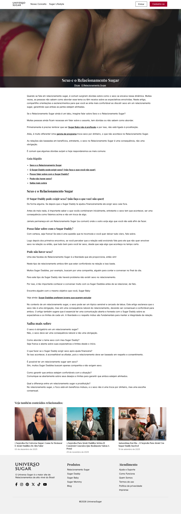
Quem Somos (126, 477)
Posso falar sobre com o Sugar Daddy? (49, 174)
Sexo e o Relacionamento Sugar (46, 165)
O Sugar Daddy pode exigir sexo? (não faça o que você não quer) (63, 169)
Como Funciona (127, 473)
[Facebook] (16, 484)
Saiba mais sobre (38, 183)
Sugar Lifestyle (56, 4)
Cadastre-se (158, 4)
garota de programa (67, 134)
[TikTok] (38, 484)
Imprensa (123, 490)
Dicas (77, 85)
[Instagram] (21, 484)
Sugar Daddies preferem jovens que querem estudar (65, 297)
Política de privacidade (130, 486)
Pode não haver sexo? (41, 178)
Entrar (141, 4)
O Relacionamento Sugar (93, 85)
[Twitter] (33, 484)
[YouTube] (45, 484)
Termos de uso (126, 482)
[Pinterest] (27, 484)
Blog (69, 486)
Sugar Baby (73, 477)
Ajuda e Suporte (127, 469)
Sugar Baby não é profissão (82, 127)
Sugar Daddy (73, 473)
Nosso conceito (38, 4)
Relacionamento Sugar (78, 469)
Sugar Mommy (74, 482)
